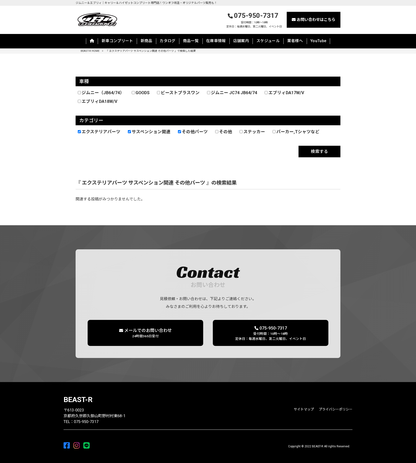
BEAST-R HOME (90, 51)
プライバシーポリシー (335, 409)
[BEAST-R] (97, 19)
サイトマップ (304, 409)
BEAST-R (78, 399)
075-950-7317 (254, 20)
